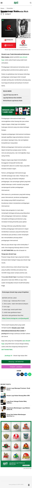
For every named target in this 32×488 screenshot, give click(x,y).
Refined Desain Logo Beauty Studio (12, 100)
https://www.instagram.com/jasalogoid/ (15, 318)
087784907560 (6, 349)
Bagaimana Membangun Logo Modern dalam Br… (18, 408)
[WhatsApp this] (29, 374)
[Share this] (18, 374)
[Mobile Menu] (2, 3)
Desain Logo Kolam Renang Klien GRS (18, 395)
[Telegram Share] (26, 374)
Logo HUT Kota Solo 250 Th (10, 94)
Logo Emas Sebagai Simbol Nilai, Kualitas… (17, 402)
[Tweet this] (22, 374)
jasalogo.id (8, 355)
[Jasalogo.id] (16, 2)
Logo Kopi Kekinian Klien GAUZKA (12, 97)
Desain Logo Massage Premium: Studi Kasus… (18, 389)
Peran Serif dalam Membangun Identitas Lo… (16, 415)
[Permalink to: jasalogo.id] (2, 14)
